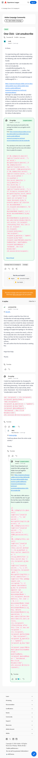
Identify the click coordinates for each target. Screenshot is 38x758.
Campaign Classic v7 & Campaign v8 (11, 8)
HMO (13, 430)
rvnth (9, 41)
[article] (19, 338)
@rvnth (8, 312)
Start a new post (17, 294)
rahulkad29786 (12, 307)
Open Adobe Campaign (15, 21)
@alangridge (13, 435)
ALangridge (13, 120)
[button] (9, 37)
